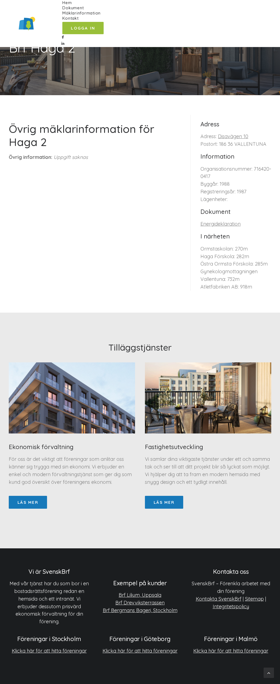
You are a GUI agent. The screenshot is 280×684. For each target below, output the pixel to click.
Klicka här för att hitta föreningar (49, 651)
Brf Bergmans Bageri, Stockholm (140, 610)
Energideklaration (220, 224)
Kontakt (70, 18)
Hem (67, 2)
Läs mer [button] (28, 502)
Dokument (73, 7)
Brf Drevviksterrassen (140, 602)
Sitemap (254, 599)
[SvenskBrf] (27, 23)
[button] (83, 37)
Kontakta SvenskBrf (218, 599)
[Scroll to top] (269, 672)
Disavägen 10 (233, 136)
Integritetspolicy (231, 606)
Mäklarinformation (81, 13)
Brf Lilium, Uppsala (140, 595)
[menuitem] (83, 2)
